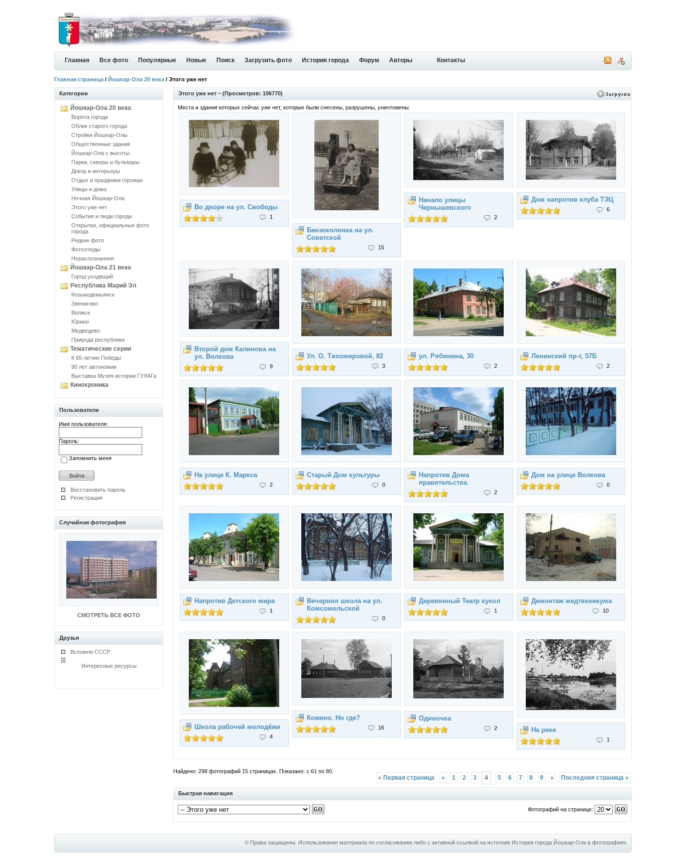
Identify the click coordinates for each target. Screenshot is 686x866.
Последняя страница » (595, 777)
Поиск (225, 60)
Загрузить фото (268, 60)
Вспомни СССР (90, 652)
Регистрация (86, 498)
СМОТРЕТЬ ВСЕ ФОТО (108, 615)
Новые (196, 60)
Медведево (85, 331)
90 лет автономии (94, 367)
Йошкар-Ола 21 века (100, 267)
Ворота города (89, 117)
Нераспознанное (92, 258)
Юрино (80, 322)
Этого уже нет (89, 207)
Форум (369, 60)
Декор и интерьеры (95, 171)
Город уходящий (92, 276)
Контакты (451, 60)
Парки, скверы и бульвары (105, 162)
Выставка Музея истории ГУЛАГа (113, 376)
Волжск (80, 313)
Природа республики (98, 340)
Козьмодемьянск (93, 295)
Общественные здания (100, 144)
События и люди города (101, 216)
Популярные (157, 60)
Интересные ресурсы (109, 666)
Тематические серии (100, 348)
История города (325, 60)
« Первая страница (406, 777)
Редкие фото (87, 240)
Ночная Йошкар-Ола (98, 198)
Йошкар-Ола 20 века (136, 79)
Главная (77, 60)
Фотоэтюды (85, 249)
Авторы (400, 60)
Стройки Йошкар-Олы (99, 135)
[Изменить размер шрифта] (621, 63)
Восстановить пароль (98, 490)
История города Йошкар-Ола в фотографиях (569, 842)
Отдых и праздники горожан (107, 180)
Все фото (113, 60)
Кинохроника (89, 384)
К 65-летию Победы (96, 358)
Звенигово (84, 304)
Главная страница (78, 79)
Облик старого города (99, 126)
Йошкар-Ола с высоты (100, 153)
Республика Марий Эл (103, 285)
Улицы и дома (88, 189)
